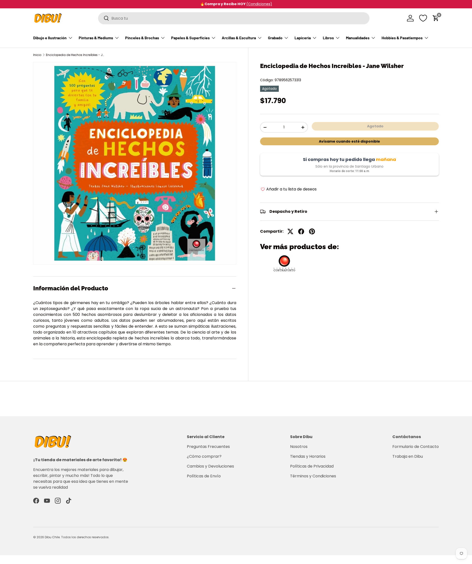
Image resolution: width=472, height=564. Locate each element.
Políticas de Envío (204, 476)
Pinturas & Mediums (96, 37)
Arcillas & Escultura (239, 37)
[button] (435, 18)
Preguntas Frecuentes (208, 446)
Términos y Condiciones (313, 476)
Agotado (375, 126)
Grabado (275, 37)
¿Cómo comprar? (204, 456)
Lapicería (303, 37)
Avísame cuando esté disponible (349, 141)
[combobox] (233, 18)
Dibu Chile (52, 537)
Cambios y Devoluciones (210, 466)
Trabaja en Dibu (407, 456)
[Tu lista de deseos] (423, 18)
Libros (328, 37)
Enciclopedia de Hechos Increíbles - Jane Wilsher (75, 55)
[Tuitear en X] (290, 231)
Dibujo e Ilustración (50, 37)
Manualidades (357, 37)
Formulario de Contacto (415, 446)
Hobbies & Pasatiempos (402, 37)
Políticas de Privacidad (312, 466)
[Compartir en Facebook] (301, 231)
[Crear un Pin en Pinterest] (312, 231)
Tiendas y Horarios (307, 456)
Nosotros (299, 446)
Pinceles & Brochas (142, 37)
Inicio (37, 55)
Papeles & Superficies (190, 37)
